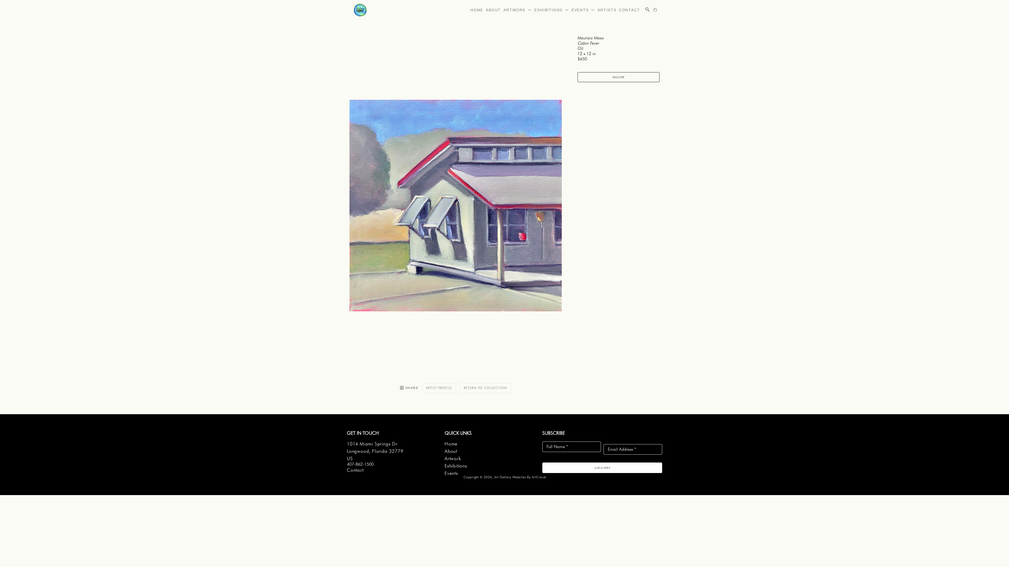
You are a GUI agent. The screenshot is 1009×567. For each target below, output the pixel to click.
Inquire (618, 77)
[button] (517, 10)
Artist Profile (439, 388)
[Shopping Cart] (655, 10)
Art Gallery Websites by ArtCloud (520, 477)
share (411, 388)
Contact (355, 470)
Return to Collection (485, 388)
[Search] (647, 9)
